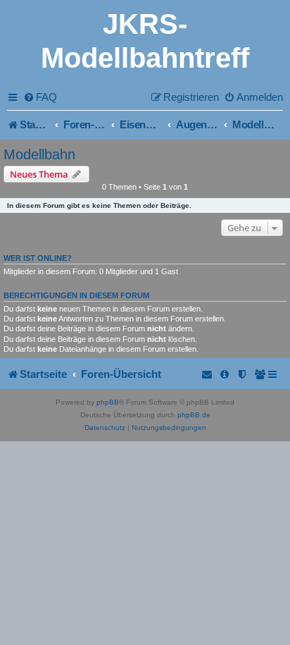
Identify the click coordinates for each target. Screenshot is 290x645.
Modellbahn (39, 154)
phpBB (107, 402)
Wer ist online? (38, 258)
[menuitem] (40, 97)
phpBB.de (193, 415)
